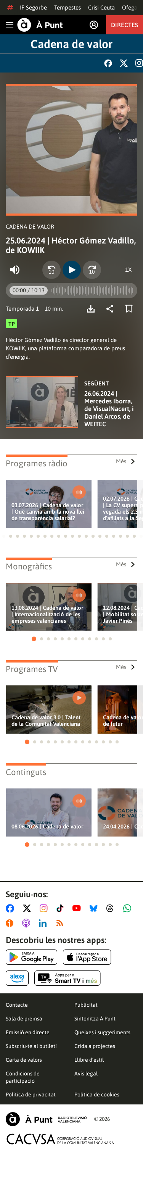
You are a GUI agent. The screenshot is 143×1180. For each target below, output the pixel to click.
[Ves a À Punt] (40, 25)
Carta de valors (24, 1060)
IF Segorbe (33, 7)
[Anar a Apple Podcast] (27, 923)
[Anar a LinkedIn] (44, 923)
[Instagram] (139, 63)
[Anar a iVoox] (11, 923)
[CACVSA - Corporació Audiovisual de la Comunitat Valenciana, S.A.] (61, 1139)
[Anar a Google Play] (31, 957)
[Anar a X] (28, 908)
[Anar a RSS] (61, 923)
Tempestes (67, 7)
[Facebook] (108, 63)
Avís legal (86, 1073)
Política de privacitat (31, 1094)
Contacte (17, 1005)
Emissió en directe (28, 1032)
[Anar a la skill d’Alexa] (17, 978)
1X (128, 269)
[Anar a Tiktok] (61, 908)
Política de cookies (96, 1094)
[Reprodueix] (72, 270)
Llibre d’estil (89, 1060)
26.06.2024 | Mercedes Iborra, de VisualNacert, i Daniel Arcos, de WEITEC (109, 409)
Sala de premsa (24, 1019)
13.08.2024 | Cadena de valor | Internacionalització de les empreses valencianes (47, 614)
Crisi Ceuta (101, 7)
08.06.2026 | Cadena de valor (47, 826)
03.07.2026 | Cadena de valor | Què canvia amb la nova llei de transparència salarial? (47, 511)
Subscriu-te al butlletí (31, 1046)
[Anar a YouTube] (78, 908)
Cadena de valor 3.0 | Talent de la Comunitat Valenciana (45, 720)
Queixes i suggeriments (102, 1032)
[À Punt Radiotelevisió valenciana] (46, 1119)
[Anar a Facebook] (11, 908)
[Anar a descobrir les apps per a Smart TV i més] (67, 978)
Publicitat (86, 1005)
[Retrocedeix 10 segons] (51, 270)
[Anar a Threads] (111, 908)
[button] (3, 536)
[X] (124, 63)
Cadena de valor (71, 43)
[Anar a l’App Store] (87, 957)
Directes (124, 24)
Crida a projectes (94, 1046)
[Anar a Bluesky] (95, 908)
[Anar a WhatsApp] (128, 908)
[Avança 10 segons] (92, 270)
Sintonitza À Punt (95, 1019)
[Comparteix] (111, 309)
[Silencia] (15, 270)
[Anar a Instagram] (45, 908)
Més (121, 461)
